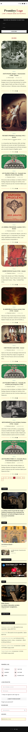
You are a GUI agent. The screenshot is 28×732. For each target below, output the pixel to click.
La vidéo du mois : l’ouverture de (18, 551)
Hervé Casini (11, 77)
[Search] (26, 4)
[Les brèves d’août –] (14, 534)
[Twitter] (20, 4)
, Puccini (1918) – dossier (14, 271)
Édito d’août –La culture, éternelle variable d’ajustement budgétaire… (10, 605)
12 (19, 477)
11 (16, 477)
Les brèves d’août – (7, 544)
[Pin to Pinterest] (15, 91)
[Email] (24, 4)
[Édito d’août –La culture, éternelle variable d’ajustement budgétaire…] (14, 593)
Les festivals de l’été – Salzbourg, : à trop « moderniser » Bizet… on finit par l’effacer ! (13, 640)
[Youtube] (22, 4)
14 (23, 477)
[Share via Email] (17, 91)
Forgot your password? (7, 702)
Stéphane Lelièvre (11, 177)
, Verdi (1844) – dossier (14, 348)
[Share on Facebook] (12, 91)
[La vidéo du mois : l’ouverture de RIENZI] (5, 552)
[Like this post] (10, 91)
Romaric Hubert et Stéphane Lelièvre (12, 139)
